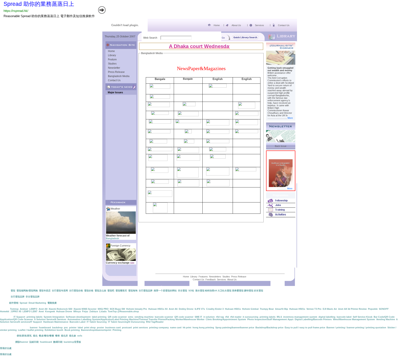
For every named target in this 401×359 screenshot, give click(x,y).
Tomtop (14, 309)
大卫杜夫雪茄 (224, 290)
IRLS (279, 317)
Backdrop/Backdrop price (269, 327)
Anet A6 (173, 309)
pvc (66, 327)
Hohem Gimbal (250, 309)
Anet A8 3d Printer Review (352, 309)
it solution (209, 317)
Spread (23, 303)
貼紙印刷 (34, 342)
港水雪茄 (199, 290)
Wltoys (77, 311)
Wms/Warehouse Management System (354, 319)
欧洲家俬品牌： (8, 335)
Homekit (4, 311)
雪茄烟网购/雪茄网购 (27, 290)
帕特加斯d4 (211, 290)
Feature (112, 59)
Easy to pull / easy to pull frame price (305, 327)
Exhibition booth (54, 330)
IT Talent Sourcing (97, 322)
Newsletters (215, 276)
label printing (99, 317)
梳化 (35, 335)
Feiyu (85, 311)
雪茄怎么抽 (100, 290)
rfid (227, 317)
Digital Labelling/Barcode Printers (313, 319)
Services (259, 25)
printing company (159, 327)
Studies (112, 63)
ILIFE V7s (200, 309)
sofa (79, 335)
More (290, 118)
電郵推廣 (52, 303)
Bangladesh (112, 238)
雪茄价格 (88, 290)
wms (130, 317)
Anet (41, 311)
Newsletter (114, 67)
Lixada (103, 311)
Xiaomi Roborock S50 (60, 309)
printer (72, 327)
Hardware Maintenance (55, 322)
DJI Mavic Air (330, 309)
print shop (90, 327)
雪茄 (13, 290)
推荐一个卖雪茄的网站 (165, 290)
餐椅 (57, 335)
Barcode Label (77, 322)
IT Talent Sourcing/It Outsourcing (126, 322)
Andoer (24, 309)
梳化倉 (72, 335)
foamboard (45, 327)
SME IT (198, 317)
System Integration (54, 317)
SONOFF (384, 309)
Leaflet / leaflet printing (30, 330)
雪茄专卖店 (45, 290)
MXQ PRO (103, 309)
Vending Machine (385, 319)
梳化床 (64, 335)
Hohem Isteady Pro (136, 309)
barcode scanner (164, 317)
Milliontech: (7, 317)
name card (175, 327)
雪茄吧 (110, 290)
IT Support (19, 317)
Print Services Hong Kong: (15, 327)
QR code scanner (117, 317)
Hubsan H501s (233, 309)
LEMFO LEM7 (30, 311)
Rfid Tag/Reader (155, 322)
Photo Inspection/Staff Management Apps (270, 319)
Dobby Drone (186, 309)
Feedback (211, 279)
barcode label (344, 317)
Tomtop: (5, 309)
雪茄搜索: (5, 290)
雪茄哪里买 (121, 290)
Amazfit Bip (281, 309)
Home (217, 25)
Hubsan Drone (64, 311)
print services (140, 327)
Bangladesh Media (118, 76)
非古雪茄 (182, 290)
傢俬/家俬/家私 (24, 335)
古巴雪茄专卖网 (60, 290)
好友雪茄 (258, 290)
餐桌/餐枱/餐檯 (46, 335)
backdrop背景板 (72, 342)
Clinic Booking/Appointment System (226, 319)
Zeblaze (93, 311)
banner (34, 327)
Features (203, 276)
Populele (373, 309)
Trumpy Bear (267, 309)
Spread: (4, 303)
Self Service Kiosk (362, 317)
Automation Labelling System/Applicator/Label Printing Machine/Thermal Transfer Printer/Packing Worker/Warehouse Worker (135, 319)
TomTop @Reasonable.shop (123, 311)
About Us (236, 25)
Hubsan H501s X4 (158, 309)
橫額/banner (21, 342)
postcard (127, 327)
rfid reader (235, 317)
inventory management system (300, 317)
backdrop (57, 327)
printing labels (34, 317)
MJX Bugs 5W (117, 309)
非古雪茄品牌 (32, 296)
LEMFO (33, 309)
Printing (117, 330)
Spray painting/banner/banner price (234, 327)
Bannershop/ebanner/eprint (96, 330)
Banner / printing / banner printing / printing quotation (356, 327)
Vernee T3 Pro (313, 309)
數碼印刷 (57, 342)
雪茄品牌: (5, 296)
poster (100, 327)
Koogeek (50, 311)
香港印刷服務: (7, 342)
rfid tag (220, 317)
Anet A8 (43, 309)
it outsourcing (250, 317)
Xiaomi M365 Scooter (85, 309)
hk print (187, 327)
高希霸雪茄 (238, 290)
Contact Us (283, 25)
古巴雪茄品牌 (145, 290)
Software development (78, 317)
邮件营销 (13, 303)
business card (113, 327)
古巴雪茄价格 (76, 290)
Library (112, 55)
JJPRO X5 (15, 311)
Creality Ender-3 (215, 309)
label (80, 327)
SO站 (191, 290)
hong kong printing (203, 327)
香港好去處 (5, 348)
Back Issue (280, 146)
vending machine (144, 317)
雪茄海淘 (132, 290)
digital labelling (327, 317)
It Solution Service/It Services (50, 319)
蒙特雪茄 (248, 290)
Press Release (116, 72)
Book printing (72, 330)
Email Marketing (37, 303)
